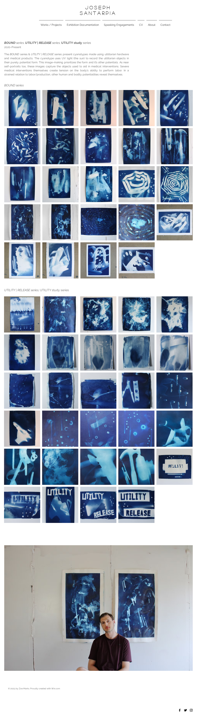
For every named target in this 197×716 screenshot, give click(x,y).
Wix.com (55, 688)
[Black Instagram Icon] (191, 710)
